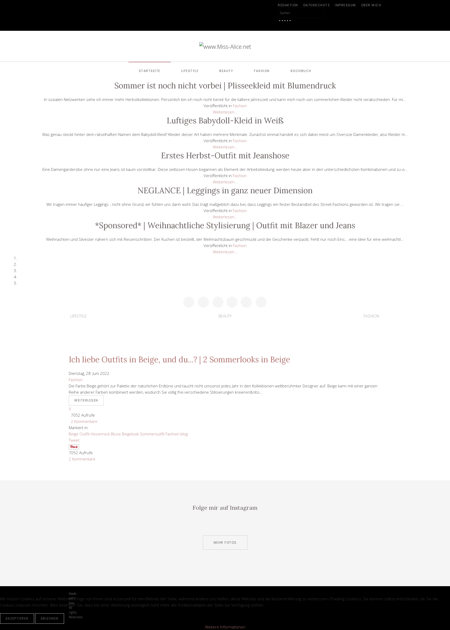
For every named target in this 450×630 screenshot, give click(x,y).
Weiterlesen (86, 400)
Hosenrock (100, 433)
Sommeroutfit (152, 433)
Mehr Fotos (225, 542)
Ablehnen (50, 618)
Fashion (262, 71)
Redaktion (288, 5)
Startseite (149, 71)
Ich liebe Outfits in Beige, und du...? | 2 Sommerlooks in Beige (179, 359)
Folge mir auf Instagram (225, 507)
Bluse (116, 433)
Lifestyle (190, 71)
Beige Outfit (79, 433)
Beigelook (130, 433)
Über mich (371, 5)
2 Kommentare (83, 421)
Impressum (345, 5)
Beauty (226, 71)
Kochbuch (301, 71)
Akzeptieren (17, 618)
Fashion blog (177, 433)
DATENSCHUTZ (316, 5)
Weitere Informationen (225, 626)
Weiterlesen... (225, 112)
